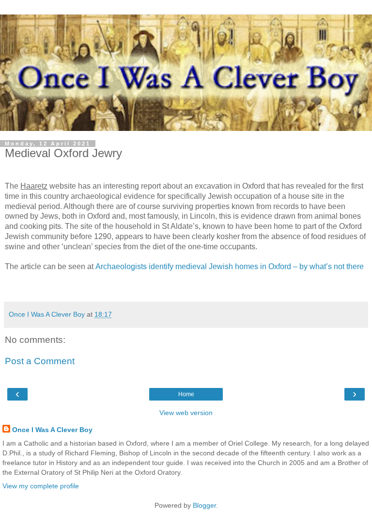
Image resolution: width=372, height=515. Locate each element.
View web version (186, 413)
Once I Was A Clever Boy (52, 430)
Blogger (204, 505)
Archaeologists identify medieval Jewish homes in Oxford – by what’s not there (229, 266)
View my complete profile (40, 486)
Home (186, 394)
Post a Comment (40, 361)
